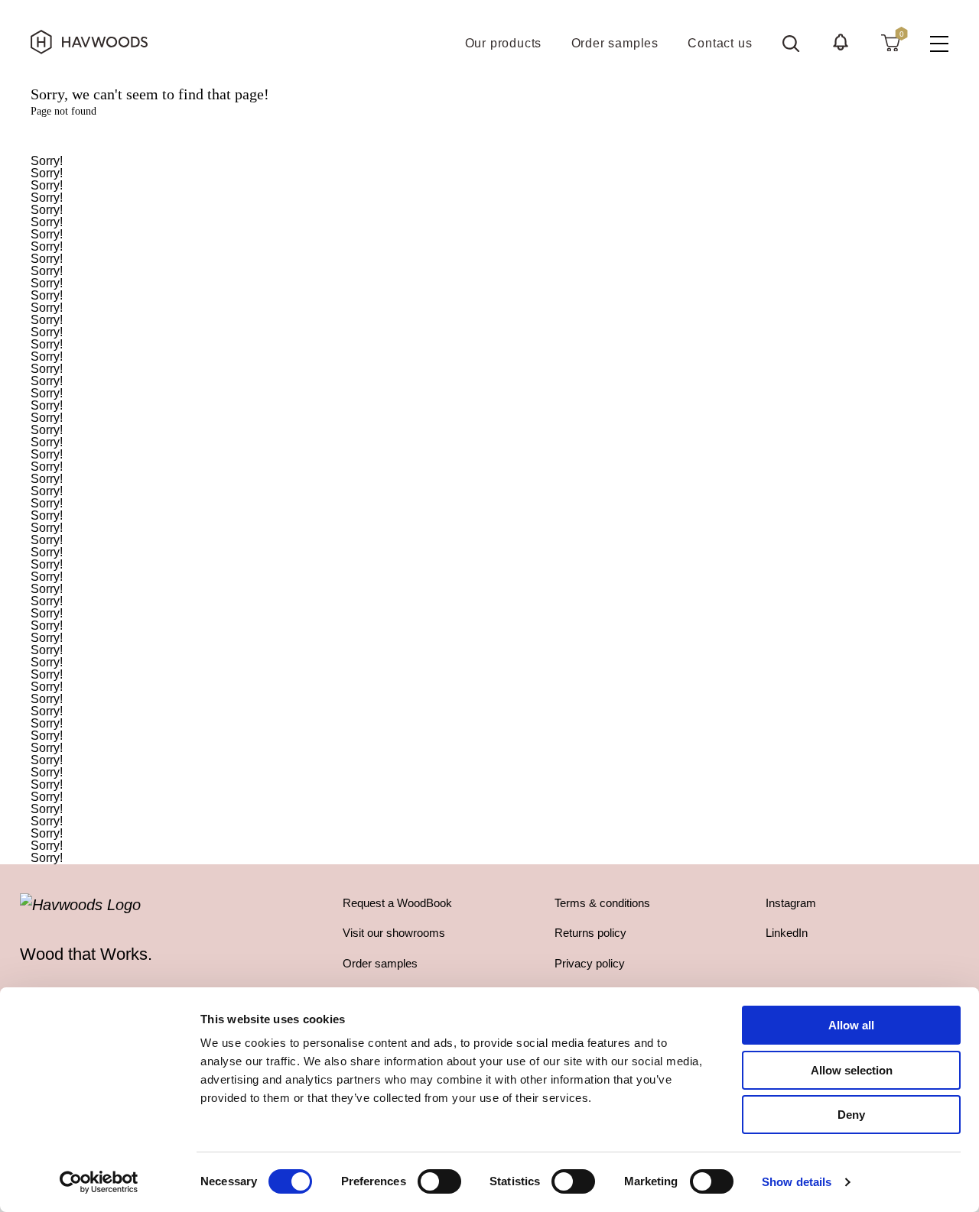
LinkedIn (787, 932)
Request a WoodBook (397, 902)
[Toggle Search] (790, 43)
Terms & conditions (602, 902)
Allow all (851, 1025)
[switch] (439, 1181)
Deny (851, 1114)
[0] (890, 42)
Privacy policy (590, 963)
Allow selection (852, 1070)
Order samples (380, 963)
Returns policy (590, 932)
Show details (796, 1181)
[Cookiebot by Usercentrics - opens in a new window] (99, 1182)
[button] (841, 42)
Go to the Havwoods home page (489, 136)
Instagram (791, 902)
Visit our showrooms (394, 932)
